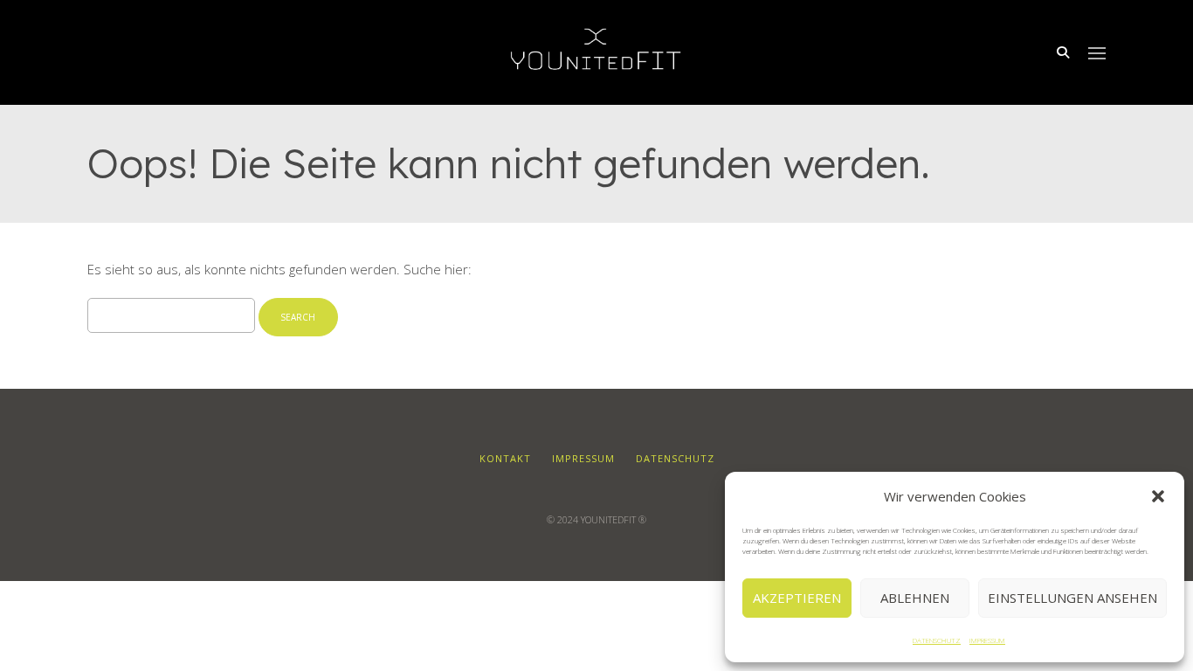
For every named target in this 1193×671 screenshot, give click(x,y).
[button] (1158, 496)
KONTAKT (505, 458)
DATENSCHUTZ (937, 640)
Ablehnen (914, 597)
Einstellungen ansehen (1072, 597)
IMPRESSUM (987, 640)
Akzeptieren (797, 597)
